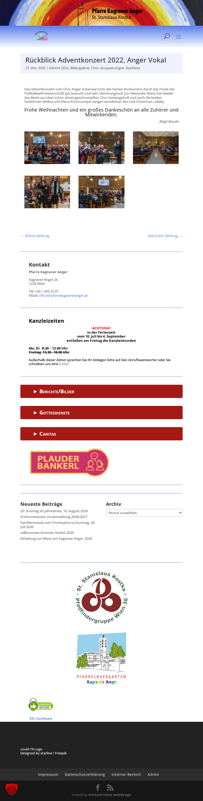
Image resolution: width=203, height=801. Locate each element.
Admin (153, 774)
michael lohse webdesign (109, 794)
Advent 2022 (58, 67)
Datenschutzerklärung (85, 774)
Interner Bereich (126, 774)
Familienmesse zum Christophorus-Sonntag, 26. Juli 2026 (57, 524)
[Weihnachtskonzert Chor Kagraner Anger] (47, 162)
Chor (95, 67)
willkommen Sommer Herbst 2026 (47, 532)
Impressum (48, 774)
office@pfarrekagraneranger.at (63, 295)
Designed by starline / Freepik (43, 753)
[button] (11, 789)
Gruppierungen (112, 67)
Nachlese (133, 67)
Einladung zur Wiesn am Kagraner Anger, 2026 (56, 538)
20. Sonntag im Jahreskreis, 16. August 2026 (54, 510)
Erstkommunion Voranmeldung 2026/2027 (53, 516)
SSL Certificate (41, 718)
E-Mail (63, 363)
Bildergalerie (79, 67)
